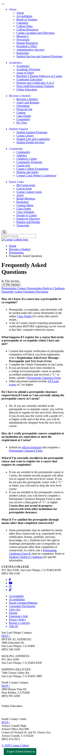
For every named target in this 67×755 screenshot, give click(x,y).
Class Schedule (25, 212)
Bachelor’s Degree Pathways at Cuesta (39, 76)
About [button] (12, 9)
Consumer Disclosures (22, 606)
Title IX (13, 626)
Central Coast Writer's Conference (36, 175)
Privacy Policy (17, 619)
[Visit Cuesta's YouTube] (10, 583)
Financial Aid (24, 109)
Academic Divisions (28, 69)
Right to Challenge (54, 288)
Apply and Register (27, 102)
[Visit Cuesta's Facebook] (10, 579)
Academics (22, 66)
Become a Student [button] (19, 95)
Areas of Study (25, 72)
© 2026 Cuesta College (15, 745)
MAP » (5, 636)
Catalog (20, 112)
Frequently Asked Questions (18, 291)
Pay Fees (21, 122)
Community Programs (29, 162)
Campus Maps (24, 205)
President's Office (26, 46)
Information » (9, 709)
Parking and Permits (28, 222)
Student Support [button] (18, 129)
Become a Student (27, 99)
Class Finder (23, 115)
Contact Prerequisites (30, 288)
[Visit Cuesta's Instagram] (10, 586)
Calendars (22, 22)
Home (12, 245)
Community (23, 152)
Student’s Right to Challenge (26, 557)
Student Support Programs (31, 132)
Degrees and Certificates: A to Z (35, 82)
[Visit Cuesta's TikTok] (10, 589)
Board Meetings (25, 198)
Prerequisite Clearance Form (44, 377)
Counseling (23, 119)
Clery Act (14, 609)
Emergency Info (18, 616)
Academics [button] (15, 62)
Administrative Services (30, 49)
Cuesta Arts (23, 165)
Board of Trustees (26, 19)
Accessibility (16, 596)
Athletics (21, 155)
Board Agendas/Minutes (23, 602)
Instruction (22, 53)
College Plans (24, 26)
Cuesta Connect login (29, 191)
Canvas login (24, 188)
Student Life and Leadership (33, 139)
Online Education (26, 89)
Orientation (23, 105)
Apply (20, 195)
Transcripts (22, 225)
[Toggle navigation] (2, 4)
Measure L (22, 36)
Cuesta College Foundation (32, 168)
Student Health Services (30, 142)
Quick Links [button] (16, 181)
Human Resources (27, 42)
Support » (7, 712)
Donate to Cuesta (26, 215)
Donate (13, 612)
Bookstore (22, 202)
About (20, 12)
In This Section (11, 284)
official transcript (31, 447)
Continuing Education (29, 79)
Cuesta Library (25, 135)
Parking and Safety (27, 172)
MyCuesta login (25, 185)
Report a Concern (19, 622)
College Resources (27, 29)
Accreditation (24, 16)
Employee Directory (28, 218)
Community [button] (16, 148)
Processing (42, 291)
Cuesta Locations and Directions (35, 32)
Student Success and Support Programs (39, 56)
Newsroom (22, 39)
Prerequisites (16, 252)
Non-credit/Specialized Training (35, 86)
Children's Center (26, 158)
